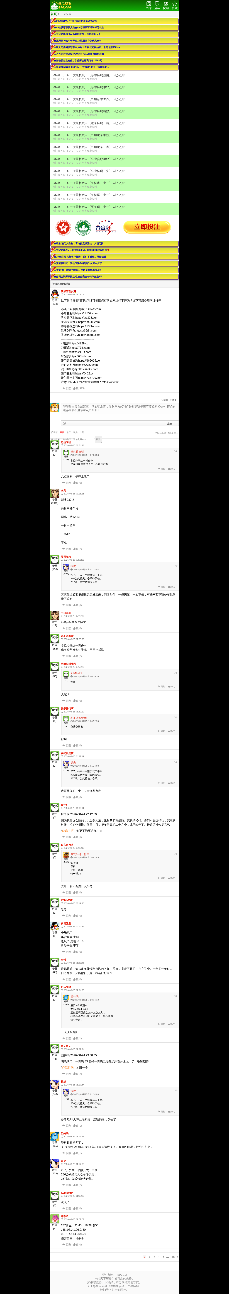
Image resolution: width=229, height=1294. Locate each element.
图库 (149, 8)
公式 (175, 8)
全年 (157, 8)
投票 (166, 8)
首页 (54, 14)
